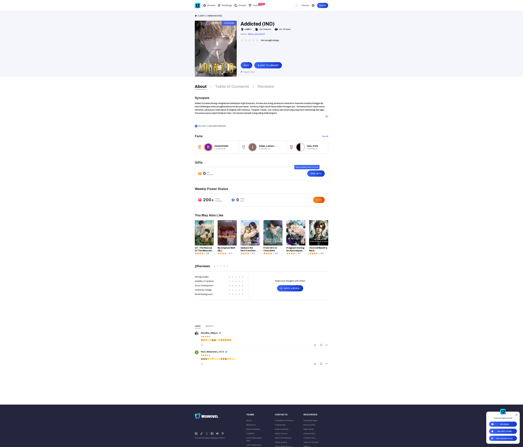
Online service (281, 442)
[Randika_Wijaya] (197, 333)
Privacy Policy (309, 434)
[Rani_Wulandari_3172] (197, 352)
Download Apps (310, 421)
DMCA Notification (283, 438)
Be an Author (309, 425)
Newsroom (251, 425)
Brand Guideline (253, 429)
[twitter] (206, 433)
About (249, 421)
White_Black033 (256, 34)
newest (210, 326)
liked (198, 326)
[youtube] (217, 433)
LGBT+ (202, 16)
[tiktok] (201, 433)
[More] (326, 345)
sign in (322, 5)
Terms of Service (310, 442)
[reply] (321, 345)
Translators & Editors (284, 421)
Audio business (281, 429)
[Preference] (313, 5)
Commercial (280, 425)
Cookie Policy (309, 438)
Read (246, 65)
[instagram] (196, 433)
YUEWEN (250, 434)
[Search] (296, 5)
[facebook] (212, 433)
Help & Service (281, 434)
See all (325, 136)
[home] (196, 15)
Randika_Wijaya (209, 333)
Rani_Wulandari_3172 (212, 352)
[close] (516, 415)
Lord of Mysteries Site (254, 439)
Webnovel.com (197, 5)
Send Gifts (316, 173)
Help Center (308, 429)
